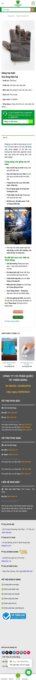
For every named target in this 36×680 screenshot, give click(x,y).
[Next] (35, 353)
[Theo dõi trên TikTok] (7, 652)
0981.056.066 (12, 413)
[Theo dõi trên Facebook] (3, 652)
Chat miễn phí (4, 678)
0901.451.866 (26, 469)
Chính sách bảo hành (11, 599)
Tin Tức (5, 666)
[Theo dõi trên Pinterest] (17, 652)
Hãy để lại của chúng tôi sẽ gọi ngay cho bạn (20, 115)
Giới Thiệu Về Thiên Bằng (11, 657)
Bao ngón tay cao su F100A (27, 363)
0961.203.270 (26, 425)
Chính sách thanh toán (11, 589)
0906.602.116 (6, 561)
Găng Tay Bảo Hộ (22, 16)
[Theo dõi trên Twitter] (14, 652)
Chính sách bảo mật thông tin (14, 608)
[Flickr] (28, 652)
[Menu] (3, 3)
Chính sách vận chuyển (12, 594)
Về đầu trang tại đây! (12, 321)
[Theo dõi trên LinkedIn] (21, 652)
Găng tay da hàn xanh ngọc (9, 363)
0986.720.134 (13, 455)
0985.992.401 (28, 571)
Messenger (25, 678)
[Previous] (1, 353)
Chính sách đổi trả (10, 603)
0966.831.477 (13, 450)
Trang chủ (11, 16)
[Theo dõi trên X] (10, 652)
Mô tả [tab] (5, 137)
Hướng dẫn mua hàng (11, 585)
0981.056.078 (12, 496)
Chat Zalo (11, 678)
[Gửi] (32, 10)
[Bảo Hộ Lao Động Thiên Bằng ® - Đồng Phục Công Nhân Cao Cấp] (18, 3)
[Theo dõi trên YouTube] (25, 652)
